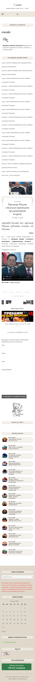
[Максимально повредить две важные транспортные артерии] (5, 302)
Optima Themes (22, 679)
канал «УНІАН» (15, 282)
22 (21, 619)
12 (10, 616)
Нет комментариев (17, 296)
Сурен (21, 217)
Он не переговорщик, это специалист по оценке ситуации (16, 473)
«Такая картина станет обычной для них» (15, 536)
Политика (17, 201)
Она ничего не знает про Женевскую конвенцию (15, 552)
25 (7, 623)
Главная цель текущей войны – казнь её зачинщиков (15, 497)
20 (14, 619)
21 (17, 619)
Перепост (18, 292)
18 (7, 619)
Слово (18, 5)
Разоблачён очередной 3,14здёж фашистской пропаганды (15, 513)
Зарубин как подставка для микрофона (15, 504)
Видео (5, 292)
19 (10, 619)
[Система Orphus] (5, 41)
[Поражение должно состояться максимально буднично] (29, 302)
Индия (11, 292)
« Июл (4, 631)
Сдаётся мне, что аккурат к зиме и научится (16, 447)
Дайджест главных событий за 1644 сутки (15, 520)
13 (14, 616)
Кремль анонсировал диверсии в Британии (14, 464)
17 (3, 619)
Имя (3, 345)
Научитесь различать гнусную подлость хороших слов (14, 489)
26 (10, 623)
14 (18, 616)
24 (3, 623)
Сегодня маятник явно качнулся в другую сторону (15, 456)
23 (25, 619)
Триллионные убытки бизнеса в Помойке (15, 544)
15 (21, 616)
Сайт (3, 361)
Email (3, 353)
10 (3, 616)
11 (6, 616)
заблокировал (16, 667)
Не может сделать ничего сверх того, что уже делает (16, 529)
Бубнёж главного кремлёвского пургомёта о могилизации (16, 481)
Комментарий (7, 369)
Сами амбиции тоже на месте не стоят (17, 324)
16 (25, 616)
